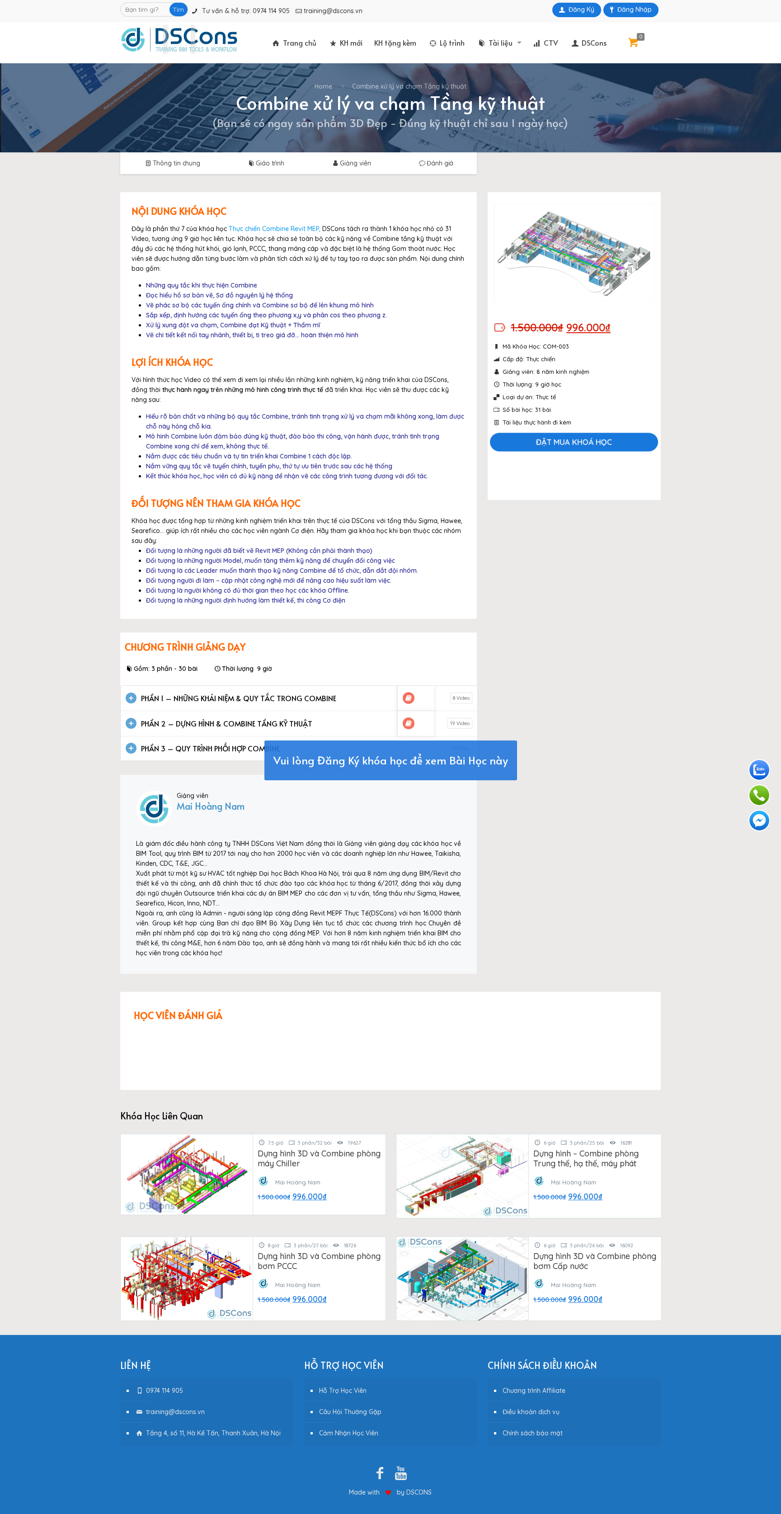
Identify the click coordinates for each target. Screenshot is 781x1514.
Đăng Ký (581, 9)
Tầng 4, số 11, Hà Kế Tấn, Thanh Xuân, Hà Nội (212, 1433)
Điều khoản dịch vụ (531, 1412)
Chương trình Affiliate (534, 1391)
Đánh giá (440, 163)
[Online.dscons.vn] (179, 39)
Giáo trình (270, 163)
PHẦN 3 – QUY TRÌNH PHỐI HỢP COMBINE (210, 748)
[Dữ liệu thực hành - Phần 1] (408, 698)
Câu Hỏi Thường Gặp (350, 1412)
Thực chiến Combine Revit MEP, (274, 229)
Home (323, 86)
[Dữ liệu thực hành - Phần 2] (408, 723)
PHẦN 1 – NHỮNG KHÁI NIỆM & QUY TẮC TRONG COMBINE (238, 698)
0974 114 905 (271, 11)
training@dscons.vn (333, 11)
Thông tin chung (176, 163)
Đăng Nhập (634, 9)
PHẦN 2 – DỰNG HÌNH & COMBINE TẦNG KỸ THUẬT (226, 723)
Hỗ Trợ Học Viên (343, 1391)
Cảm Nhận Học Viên (348, 1433)
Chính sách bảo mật (533, 1433)
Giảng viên (355, 163)
